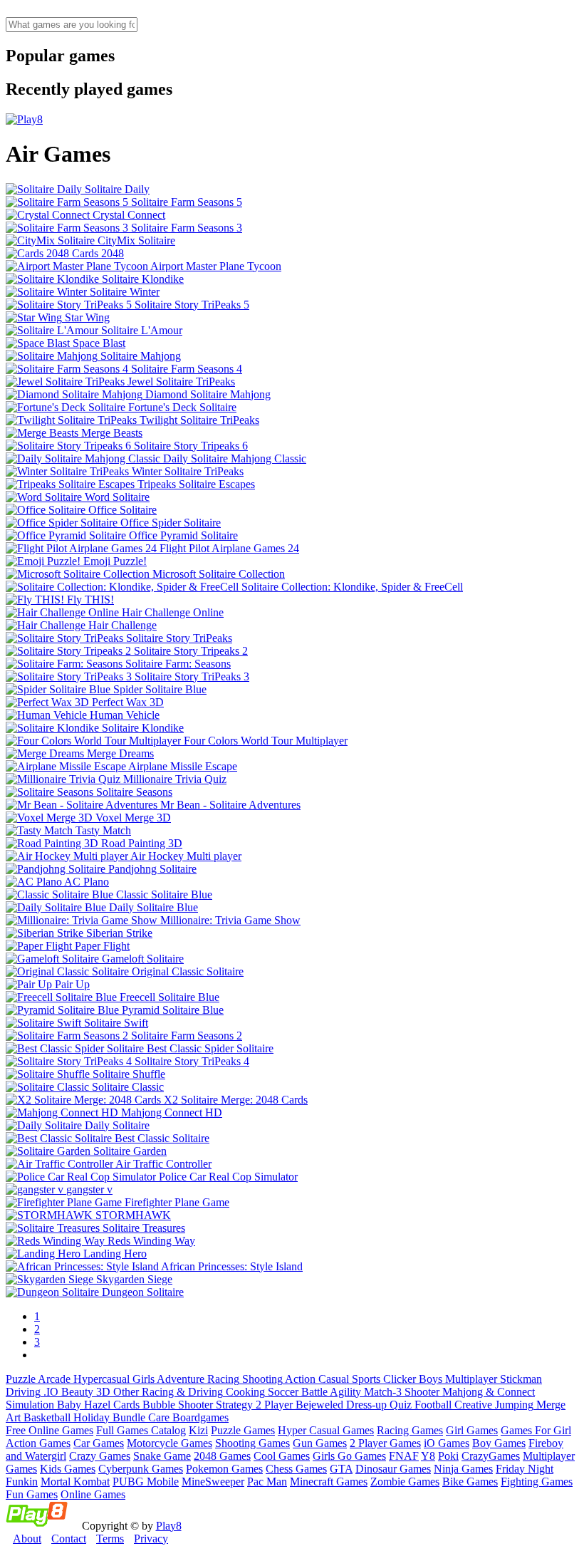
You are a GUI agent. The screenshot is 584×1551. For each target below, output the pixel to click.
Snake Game (162, 1456)
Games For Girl (536, 1430)
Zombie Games (404, 1481)
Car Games (98, 1443)
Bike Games (470, 1481)
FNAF (404, 1456)
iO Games (446, 1443)
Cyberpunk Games (140, 1469)
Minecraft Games (328, 1481)
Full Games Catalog (141, 1430)
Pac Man (267, 1481)
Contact (68, 1538)
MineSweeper (213, 1481)
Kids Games (67, 1469)
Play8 (169, 1526)
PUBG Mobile (146, 1481)
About (27, 1538)
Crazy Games (99, 1456)
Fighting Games (537, 1481)
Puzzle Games (243, 1430)
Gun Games (320, 1443)
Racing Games (410, 1430)
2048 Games (222, 1456)
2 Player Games (385, 1443)
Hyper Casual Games (326, 1430)
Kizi (198, 1430)
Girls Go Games (349, 1456)
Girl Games (472, 1430)
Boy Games (499, 1443)
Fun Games (32, 1494)
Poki (448, 1456)
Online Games (93, 1494)
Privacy (151, 1538)
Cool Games (282, 1456)
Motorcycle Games (169, 1443)
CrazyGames (491, 1456)
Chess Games (296, 1469)
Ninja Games (463, 1469)
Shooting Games (252, 1443)
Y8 (428, 1456)
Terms (110, 1538)
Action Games (38, 1443)
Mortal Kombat (75, 1481)
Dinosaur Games (393, 1469)
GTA (341, 1469)
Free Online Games (49, 1430)
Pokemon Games (224, 1469)
